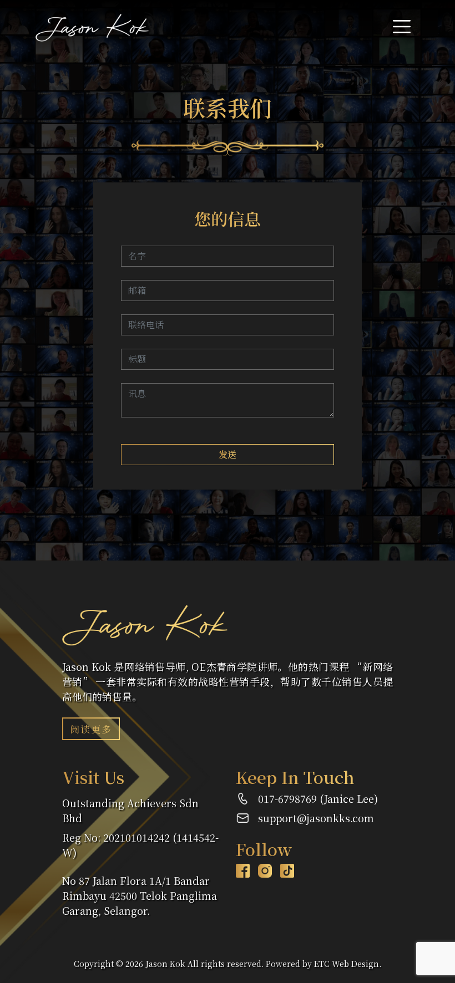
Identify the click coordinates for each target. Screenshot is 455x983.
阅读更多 (91, 729)
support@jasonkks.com (316, 818)
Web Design (355, 963)
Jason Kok (165, 963)
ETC (322, 963)
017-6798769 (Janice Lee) (318, 798)
